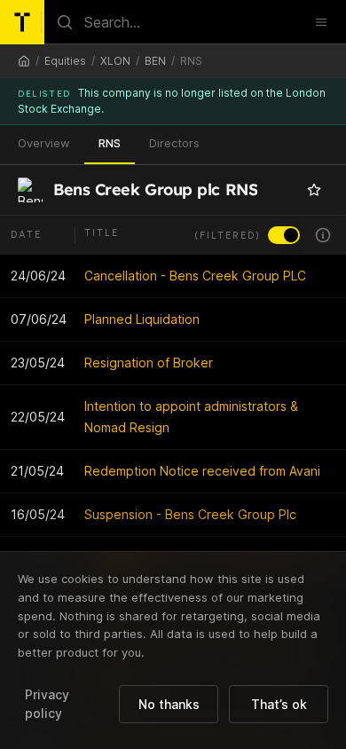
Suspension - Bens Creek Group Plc (190, 514)
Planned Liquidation (142, 319)
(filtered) (227, 235)
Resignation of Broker (148, 362)
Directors (174, 143)
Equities (65, 60)
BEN (155, 60)
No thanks (169, 704)
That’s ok (279, 704)
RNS (109, 143)
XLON (115, 60)
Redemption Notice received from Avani (202, 470)
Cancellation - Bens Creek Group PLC (195, 275)
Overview (44, 143)
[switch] (284, 235)
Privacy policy (47, 704)
